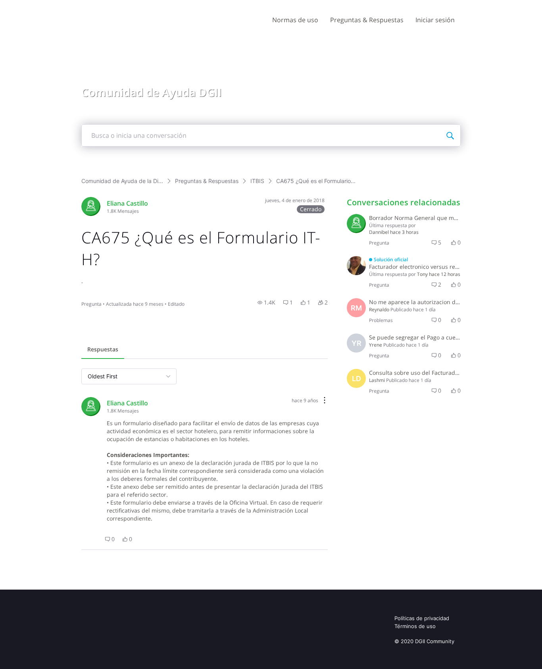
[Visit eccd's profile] (90, 206)
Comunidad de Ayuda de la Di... (122, 180)
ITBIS (257, 180)
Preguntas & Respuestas (367, 19)
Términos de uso (415, 626)
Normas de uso (295, 19)
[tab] (102, 350)
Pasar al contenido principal (43, 5)
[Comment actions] (324, 401)
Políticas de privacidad (421, 618)
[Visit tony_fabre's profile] (356, 265)
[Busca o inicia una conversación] (450, 135)
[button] (266, 303)
